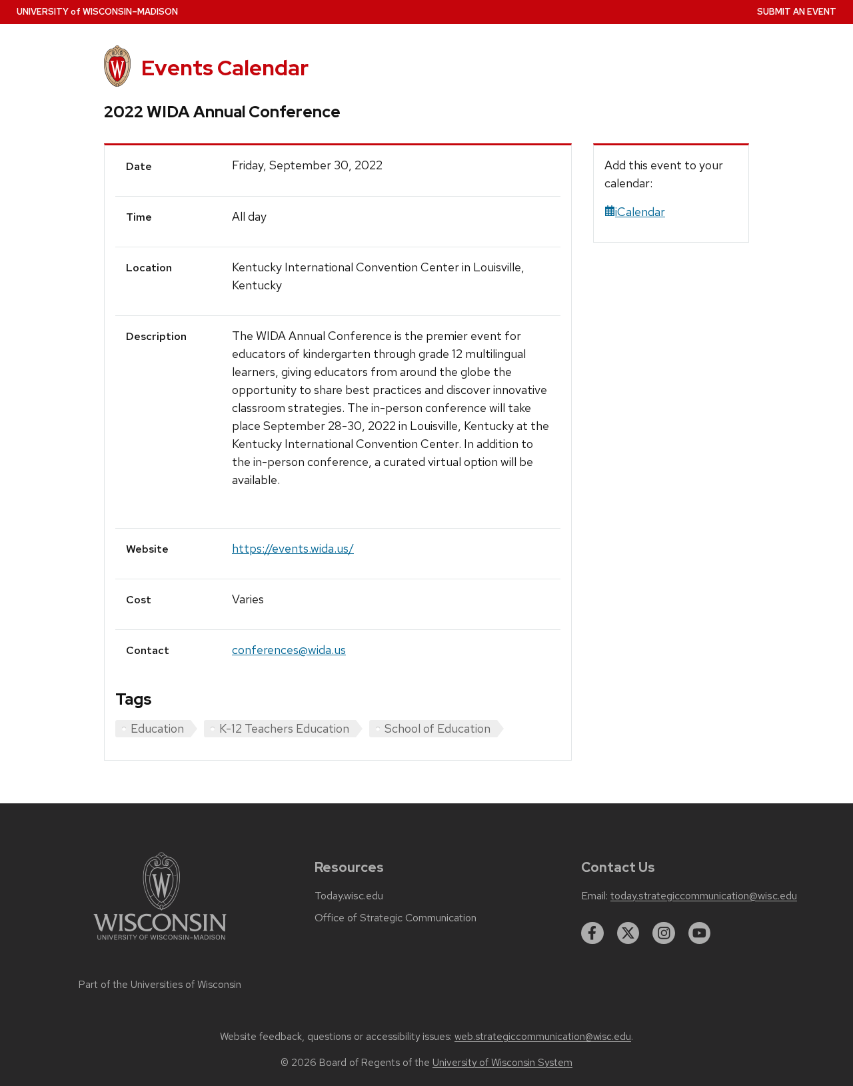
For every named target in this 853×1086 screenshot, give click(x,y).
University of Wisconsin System (502, 1062)
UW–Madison (97, 11)
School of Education (437, 728)
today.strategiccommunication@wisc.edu (703, 896)
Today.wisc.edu (349, 896)
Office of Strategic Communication (395, 918)
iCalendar (640, 211)
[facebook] (592, 933)
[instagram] (663, 933)
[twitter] (628, 933)
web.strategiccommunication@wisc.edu (542, 1036)
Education (157, 728)
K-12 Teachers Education (284, 728)
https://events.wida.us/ (293, 548)
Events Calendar (225, 67)
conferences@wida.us (289, 649)
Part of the (160, 984)
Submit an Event (796, 11)
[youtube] (699, 933)
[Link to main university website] (160, 942)
